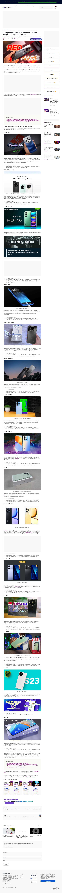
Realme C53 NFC (7, 530)
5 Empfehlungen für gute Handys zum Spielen (17, 763)
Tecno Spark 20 (23, 385)
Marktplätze (22, 875)
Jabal (5, 38)
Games (45, 143)
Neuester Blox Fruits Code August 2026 (48, 141)
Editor (21, 876)
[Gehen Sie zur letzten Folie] (38, 825)
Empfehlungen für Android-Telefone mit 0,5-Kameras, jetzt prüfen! (22, 764)
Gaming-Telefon (33, 94)
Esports (21, 6)
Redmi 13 (6, 494)
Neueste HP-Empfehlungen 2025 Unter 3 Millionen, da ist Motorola (22, 119)
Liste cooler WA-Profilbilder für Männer (35, 836)
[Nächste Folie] (40, 825)
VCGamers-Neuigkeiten (30, 776)
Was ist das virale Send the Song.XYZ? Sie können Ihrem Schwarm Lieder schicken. (22, 836)
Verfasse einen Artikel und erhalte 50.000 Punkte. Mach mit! (54, 111)
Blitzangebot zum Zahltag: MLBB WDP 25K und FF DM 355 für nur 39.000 (54, 101)
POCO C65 (17, 586)
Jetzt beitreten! (48, 881)
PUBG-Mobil (29, 532)
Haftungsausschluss (56, 888)
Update (15, 8)
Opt (5, 799)
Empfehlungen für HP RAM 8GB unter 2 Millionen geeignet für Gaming (23, 120)
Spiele (15, 6)
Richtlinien (57, 887)
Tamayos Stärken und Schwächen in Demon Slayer (48, 125)
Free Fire (45, 151)
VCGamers (13, 887)
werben (21, 880)
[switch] (55, 8)
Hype (34, 6)
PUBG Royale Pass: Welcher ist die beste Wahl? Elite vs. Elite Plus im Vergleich (48, 133)
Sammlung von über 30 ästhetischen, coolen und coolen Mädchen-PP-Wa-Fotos (48, 156)
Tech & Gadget (28, 6)
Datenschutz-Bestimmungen (54, 889)
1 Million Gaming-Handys (24, 65)
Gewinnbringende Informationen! (31, 2)
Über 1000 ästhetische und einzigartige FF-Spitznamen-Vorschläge (48, 148)
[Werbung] (31, 19)
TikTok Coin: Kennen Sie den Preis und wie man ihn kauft (8, 836)
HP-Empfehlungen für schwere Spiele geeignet (18, 121)
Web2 (16, 799)
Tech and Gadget (10, 799)
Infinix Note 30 (18, 458)
